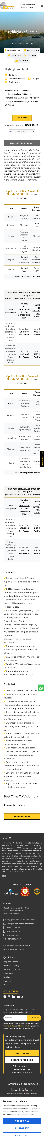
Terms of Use (9, 1026)
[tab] (13, 50)
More (4, 876)
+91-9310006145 (27, 7)
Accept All (22, 1121)
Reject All (22, 1135)
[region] (22, 1119)
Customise (22, 1128)
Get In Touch (10, 991)
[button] (40, 5)
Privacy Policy (25, 1026)
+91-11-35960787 (22, 1069)
